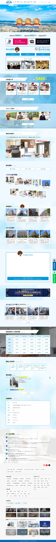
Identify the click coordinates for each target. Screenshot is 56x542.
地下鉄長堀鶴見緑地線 (16, 483)
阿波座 (19, 491)
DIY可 (41, 198)
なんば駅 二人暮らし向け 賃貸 (28, 469)
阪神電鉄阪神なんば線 (10, 485)
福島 (7, 491)
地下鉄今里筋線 (29, 483)
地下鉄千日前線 (27, 478)
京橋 (19, 495)
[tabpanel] (11, 89)
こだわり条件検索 (10, 503)
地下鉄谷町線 (21, 478)
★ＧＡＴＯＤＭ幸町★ (21, 389)
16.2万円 (31, 345)
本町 (7, 495)
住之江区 (46, 487)
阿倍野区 (48, 485)
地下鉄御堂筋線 (15, 478)
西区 (38, 478)
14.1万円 (31, 349)
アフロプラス (34, 527)
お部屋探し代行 (28, 54)
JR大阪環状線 (9, 478)
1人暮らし (10, 183)
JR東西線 (8, 480)
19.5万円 (46, 345)
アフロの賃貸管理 (22, 527)
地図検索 (44, 168)
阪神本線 (16, 485)
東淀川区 (46, 480)
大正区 (42, 485)
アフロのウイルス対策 (44, 535)
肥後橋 (11, 491)
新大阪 (26, 495)
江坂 (22, 495)
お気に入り (22, 510)
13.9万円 (46, 339)
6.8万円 (17, 342)
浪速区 (46, 478)
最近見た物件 (22, 515)
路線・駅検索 (17, 503)
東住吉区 (38, 487)
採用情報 (33, 536)
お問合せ (43, 54)
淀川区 (35, 483)
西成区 (42, 487)
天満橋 (25, 493)
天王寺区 (41, 478)
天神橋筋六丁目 (13, 493)
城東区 (48, 483)
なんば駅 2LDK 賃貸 (18, 471)
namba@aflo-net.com (16, 412)
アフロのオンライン (45, 510)
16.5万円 (39, 342)
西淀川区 (42, 480)
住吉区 (35, 487)
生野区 (42, 483)
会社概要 (45, 515)
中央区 (35, 480)
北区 (49, 478)
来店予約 (12, 54)
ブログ (11, 515)
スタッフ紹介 (11, 510)
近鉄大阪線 (29, 485)
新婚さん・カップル (19, 184)
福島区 (35, 478)
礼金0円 (23, 196)
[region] (28, 383)
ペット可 (14, 195)
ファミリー (28, 185)
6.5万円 (17, 339)
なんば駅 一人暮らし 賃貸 (11, 469)
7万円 (17, 345)
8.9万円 (24, 339)
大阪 (22, 491)
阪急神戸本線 (9, 483)
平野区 (35, 489)
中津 (18, 493)
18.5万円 (39, 345)
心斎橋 (29, 493)
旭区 (44, 483)
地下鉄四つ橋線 (26, 480)
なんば (11, 495)
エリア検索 (29, 168)
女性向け (37, 186)
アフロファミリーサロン (11, 535)
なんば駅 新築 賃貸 (19, 469)
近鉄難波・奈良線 (22, 485)
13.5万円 (31, 342)
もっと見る (28, 99)
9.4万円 (31, 339)
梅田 (21, 493)
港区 (44, 485)
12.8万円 (31, 352)
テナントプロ (22, 535)
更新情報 (33, 515)
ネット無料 (32, 197)
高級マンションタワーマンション (46, 187)
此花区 (38, 485)
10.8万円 (24, 349)
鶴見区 (35, 485)
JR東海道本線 (20, 480)
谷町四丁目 (15, 495)
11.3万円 (24, 345)
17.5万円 (46, 342)
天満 (25, 491)
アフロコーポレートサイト (11, 527)
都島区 (38, 480)
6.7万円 (17, 349)
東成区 (38, 483)
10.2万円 (24, 342)
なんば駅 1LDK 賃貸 (10, 471)
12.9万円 (39, 339)
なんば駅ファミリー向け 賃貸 (39, 469)
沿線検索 (13, 168)
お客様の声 (33, 510)
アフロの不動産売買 (45, 527)
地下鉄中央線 (23, 483)
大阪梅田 (8, 493)
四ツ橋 (15, 491)
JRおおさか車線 (13, 480)
